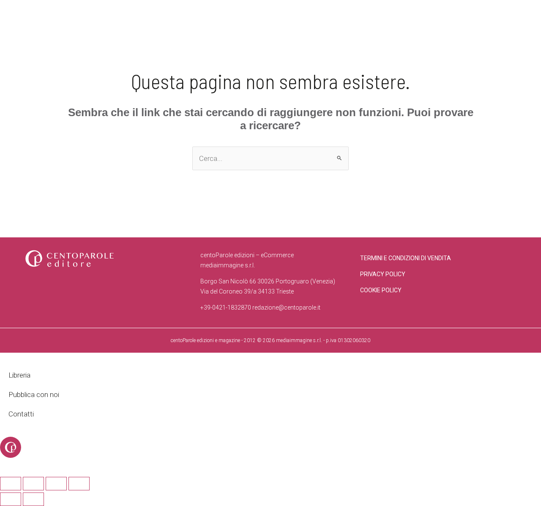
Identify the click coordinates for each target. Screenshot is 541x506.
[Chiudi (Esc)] (79, 483)
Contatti (21, 414)
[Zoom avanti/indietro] (10, 483)
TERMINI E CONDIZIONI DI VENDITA (405, 258)
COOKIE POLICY (381, 290)
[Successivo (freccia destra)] (33, 499)
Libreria (19, 375)
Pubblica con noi (33, 394)
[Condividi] (56, 483)
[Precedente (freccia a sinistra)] (10, 499)
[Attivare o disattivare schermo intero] (33, 483)
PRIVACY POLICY (382, 274)
